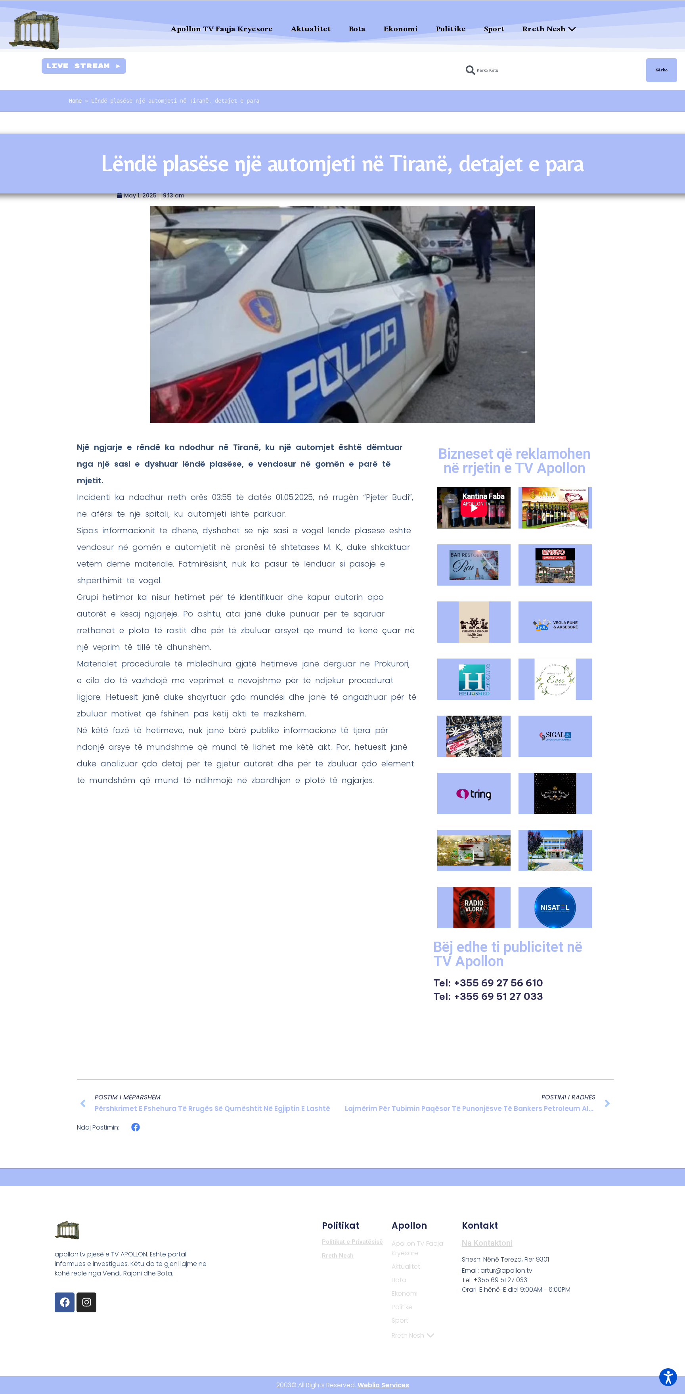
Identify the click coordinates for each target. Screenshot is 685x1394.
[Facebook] (65, 1302)
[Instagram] (86, 1302)
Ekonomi (401, 29)
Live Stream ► (84, 66)
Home (75, 101)
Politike (451, 29)
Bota (357, 29)
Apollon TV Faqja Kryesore (222, 29)
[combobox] (551, 70)
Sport (494, 29)
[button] (135, 1127)
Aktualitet (311, 29)
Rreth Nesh (544, 29)
